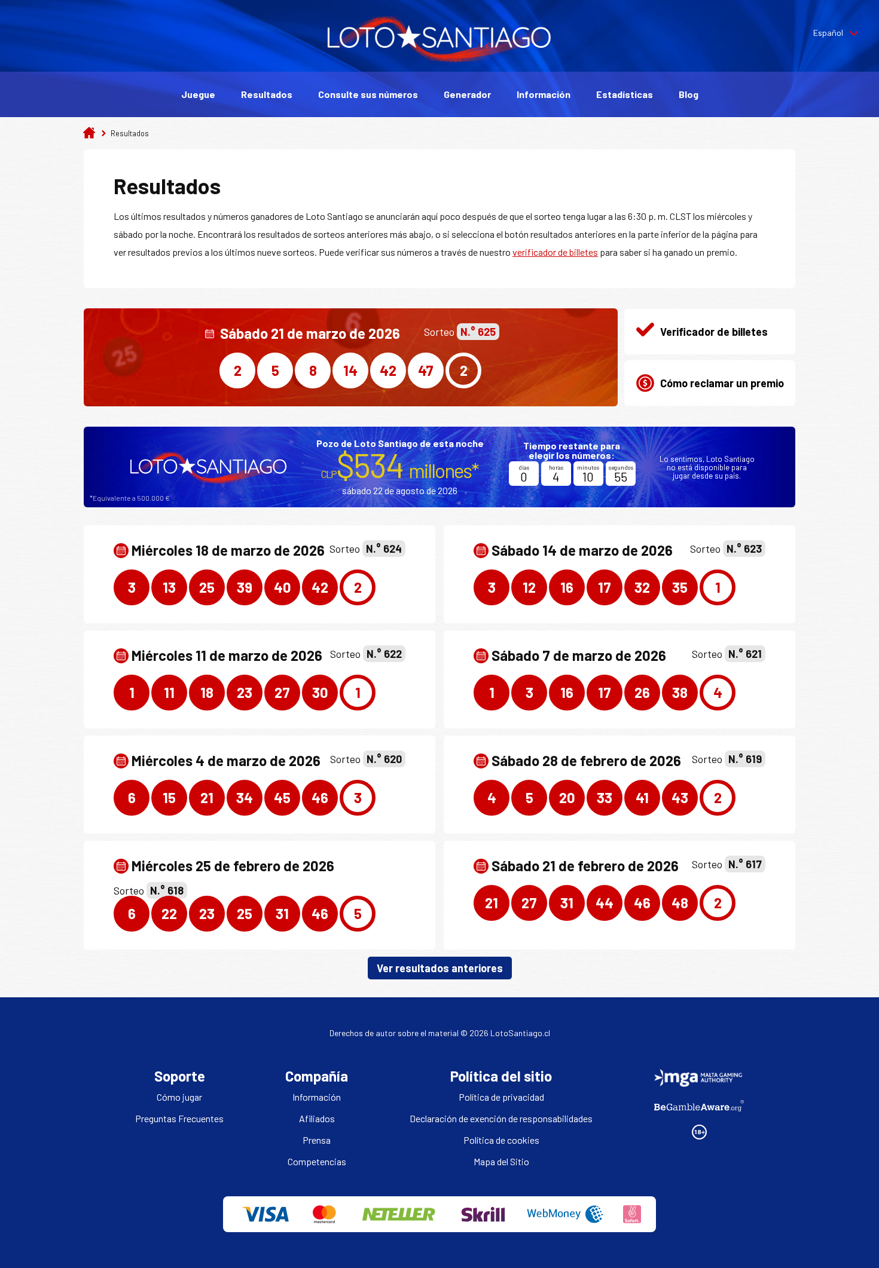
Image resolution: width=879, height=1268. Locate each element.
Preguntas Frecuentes (179, 1118)
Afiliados (317, 1118)
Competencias (317, 1161)
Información (543, 94)
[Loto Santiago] (439, 60)
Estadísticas (624, 94)
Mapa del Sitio (501, 1161)
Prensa (317, 1140)
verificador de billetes (555, 252)
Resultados (266, 94)
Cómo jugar (179, 1096)
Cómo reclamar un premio (722, 383)
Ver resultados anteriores (440, 968)
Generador (467, 94)
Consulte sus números (368, 94)
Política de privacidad (501, 1096)
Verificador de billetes (714, 331)
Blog (688, 94)
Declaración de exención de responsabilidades (501, 1118)
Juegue (198, 94)
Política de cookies (501, 1140)
